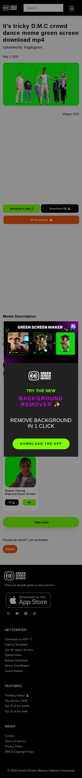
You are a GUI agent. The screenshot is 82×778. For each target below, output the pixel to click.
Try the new (41, 390)
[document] (41, 389)
